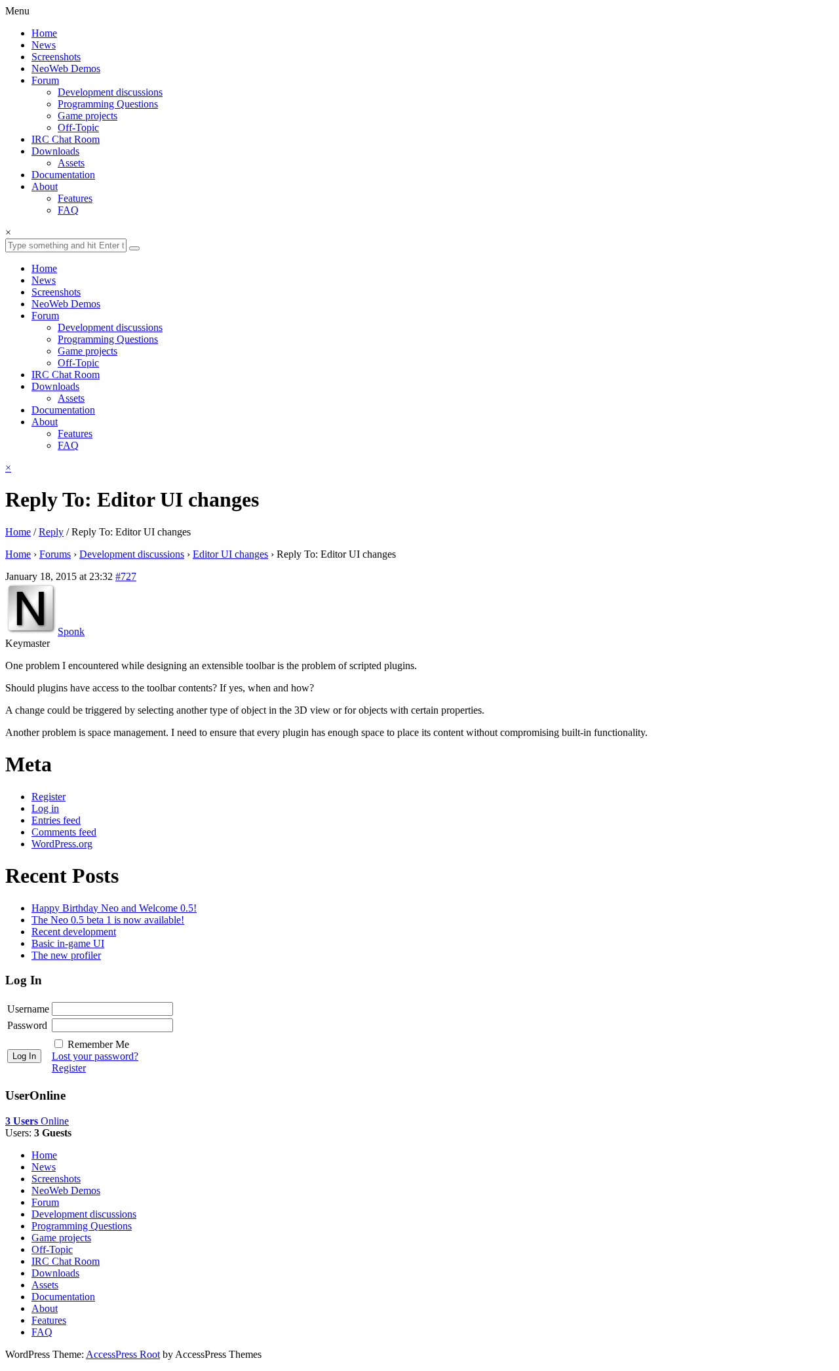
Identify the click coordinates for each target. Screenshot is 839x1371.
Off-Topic (78, 127)
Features (75, 198)
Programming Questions (108, 103)
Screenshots (56, 56)
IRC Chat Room (65, 139)
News (43, 44)
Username (28, 1008)
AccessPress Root (123, 1354)
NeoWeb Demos (65, 68)
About (44, 186)
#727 (125, 576)
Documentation (63, 174)
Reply (51, 531)
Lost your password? (95, 1056)
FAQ (68, 210)
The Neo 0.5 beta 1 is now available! (107, 919)
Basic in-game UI (67, 943)
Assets (71, 162)
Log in (45, 808)
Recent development (73, 931)
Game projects (87, 115)
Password (27, 1025)
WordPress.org (61, 843)
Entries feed (56, 820)
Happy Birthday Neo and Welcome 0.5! (114, 908)
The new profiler (66, 955)
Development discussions (110, 92)
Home (44, 33)
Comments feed (63, 832)
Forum (45, 80)
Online (37, 1121)
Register (48, 796)
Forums (55, 554)
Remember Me (98, 1044)
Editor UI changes (230, 554)
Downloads (55, 151)
